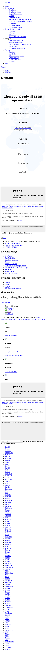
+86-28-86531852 (11, 247)
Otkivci (11, 33)
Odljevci (12, 31)
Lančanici (12, 10)
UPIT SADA (5, 302)
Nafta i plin (13, 46)
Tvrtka (7, 50)
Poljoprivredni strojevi (16, 40)
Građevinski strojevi (16, 42)
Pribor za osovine (15, 18)
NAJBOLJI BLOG (14, 319)
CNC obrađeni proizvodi (17, 37)
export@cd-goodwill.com (13, 245)
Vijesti (7, 63)
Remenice (12, 23)
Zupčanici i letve (15, 12)
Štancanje (12, 35)
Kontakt (12, 61)
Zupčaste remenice (15, 14)
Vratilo (11, 16)
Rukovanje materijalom (17, 48)
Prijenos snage (10, 8)
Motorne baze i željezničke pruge (20, 21)
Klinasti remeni (14, 25)
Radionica (12, 54)
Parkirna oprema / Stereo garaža (20, 44)
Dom (7, 6)
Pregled (12, 52)
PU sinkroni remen (15, 27)
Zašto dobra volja (15, 60)
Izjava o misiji (14, 58)
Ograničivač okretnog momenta (20, 19)
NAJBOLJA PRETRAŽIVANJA (33, 319)
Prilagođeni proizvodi (12, 29)
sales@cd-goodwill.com (13, 243)
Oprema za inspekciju (16, 56)
